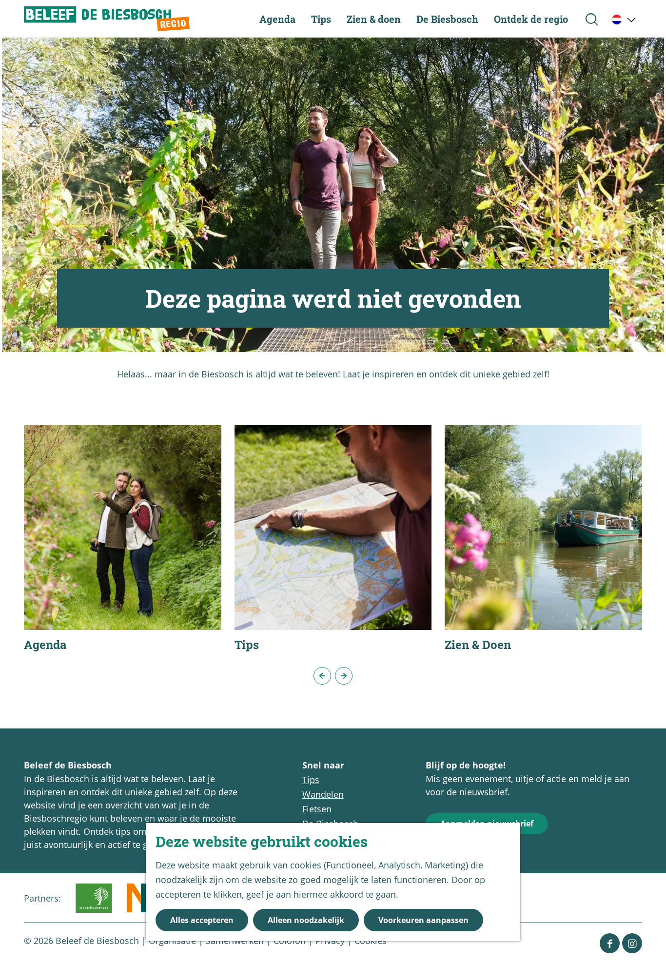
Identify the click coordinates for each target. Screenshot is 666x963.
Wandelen (323, 794)
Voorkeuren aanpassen (423, 920)
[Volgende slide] (344, 676)
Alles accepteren (202, 920)
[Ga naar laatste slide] (322, 676)
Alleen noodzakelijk (306, 920)
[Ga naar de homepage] (107, 18)
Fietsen (317, 809)
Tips (310, 780)
